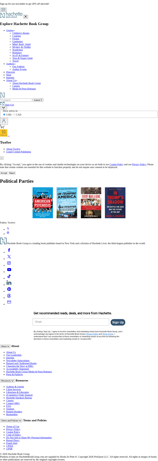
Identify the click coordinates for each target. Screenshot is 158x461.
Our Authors (18, 66)
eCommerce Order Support (19, 395)
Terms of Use (12, 426)
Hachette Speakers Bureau (19, 397)
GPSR (9, 448)
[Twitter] (9, 258)
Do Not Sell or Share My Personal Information (29, 437)
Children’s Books (20, 33)
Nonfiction (17, 49)
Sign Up (118, 322)
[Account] (4, 121)
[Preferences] (3, 107)
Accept (4, 173)
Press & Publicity (14, 374)
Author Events (19, 69)
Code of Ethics (13, 435)
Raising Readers (14, 411)
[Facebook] (9, 252)
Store (8, 75)
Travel (15, 61)
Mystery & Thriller (21, 47)
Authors (10, 63)
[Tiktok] (9, 278)
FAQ (8, 406)
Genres (9, 30)
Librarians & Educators (17, 392)
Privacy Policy (13, 429)
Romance (17, 52)
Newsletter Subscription (17, 360)
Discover (10, 72)
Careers (16, 86)
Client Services (13, 389)
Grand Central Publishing (18, 151)
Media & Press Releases (24, 88)
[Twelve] (9, 136)
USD (9, 114)
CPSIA (9, 446)
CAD (18, 114)
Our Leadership (13, 355)
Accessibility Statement (17, 369)
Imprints (10, 77)
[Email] (9, 304)
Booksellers (12, 414)
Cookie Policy (116, 164)
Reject (12, 173)
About (4, 346)
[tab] (79, 158)
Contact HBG (13, 403)
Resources (6, 381)
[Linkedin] (9, 284)
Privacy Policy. (139, 164)
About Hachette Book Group (26, 83)
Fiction (15, 38)
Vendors (10, 409)
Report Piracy (13, 440)
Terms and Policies (10, 420)
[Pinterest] (9, 291)
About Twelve (13, 149)
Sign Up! (9, 104)
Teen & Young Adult (22, 58)
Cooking (16, 36)
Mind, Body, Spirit (21, 44)
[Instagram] (9, 265)
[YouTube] (9, 271)
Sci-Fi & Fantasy (20, 55)
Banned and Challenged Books (21, 363)
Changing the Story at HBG (19, 366)
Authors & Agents (15, 386)
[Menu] (3, 10)
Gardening (17, 41)
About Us (11, 80)
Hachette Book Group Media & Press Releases (29, 371)
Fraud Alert (11, 443)
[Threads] (9, 297)
